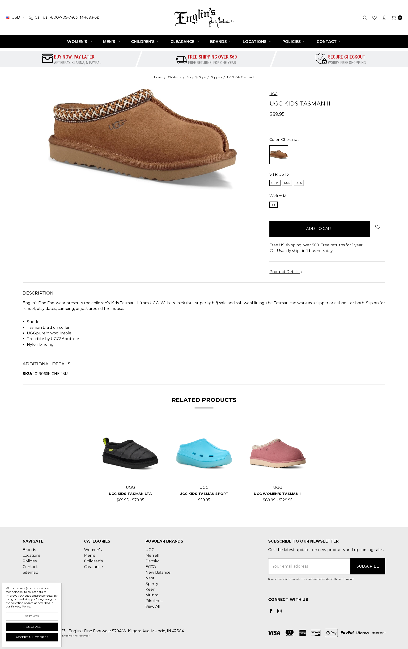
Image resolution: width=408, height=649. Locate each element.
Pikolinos (153, 600)
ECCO (150, 567)
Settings (32, 616)
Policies (292, 41)
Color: (284, 139)
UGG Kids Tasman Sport (203, 494)
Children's (143, 41)
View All (152, 606)
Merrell (152, 555)
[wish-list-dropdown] (377, 227)
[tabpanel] (130, 464)
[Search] (364, 17)
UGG (150, 550)
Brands (219, 41)
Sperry (151, 584)
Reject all (32, 626)
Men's (109, 41)
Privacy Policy (20, 606)
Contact (327, 41)
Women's (77, 41)
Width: (277, 196)
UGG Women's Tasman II (277, 494)
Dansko (152, 561)
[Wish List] (374, 17)
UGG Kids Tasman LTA (130, 494)
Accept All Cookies (32, 637)
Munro (151, 595)
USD (16, 17)
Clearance (183, 41)
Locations (255, 41)
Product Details (284, 272)
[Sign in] (383, 17)
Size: (279, 174)
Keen (150, 589)
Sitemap (30, 572)
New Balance (157, 572)
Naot (150, 578)
